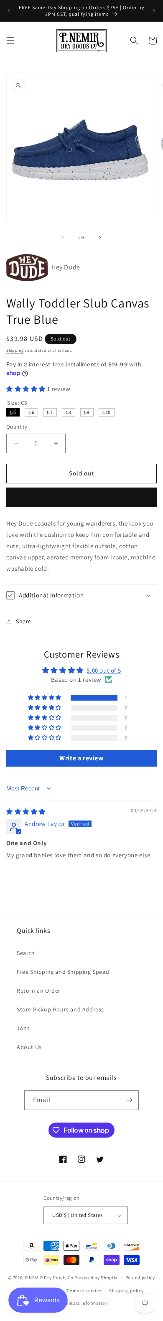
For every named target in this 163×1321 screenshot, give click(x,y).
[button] (10, 40)
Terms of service (83, 1290)
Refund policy (140, 1277)
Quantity (16, 426)
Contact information (85, 1303)
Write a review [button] (81, 758)
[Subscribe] (129, 1100)
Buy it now (81, 497)
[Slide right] (100, 238)
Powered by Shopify (95, 1277)
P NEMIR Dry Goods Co (49, 1277)
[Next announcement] (154, 11)
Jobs (23, 1028)
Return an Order (39, 990)
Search (26, 953)
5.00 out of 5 (104, 670)
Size (17, 402)
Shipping (15, 350)
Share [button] (23, 621)
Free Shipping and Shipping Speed (63, 972)
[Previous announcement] (9, 11)
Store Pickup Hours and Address (60, 1009)
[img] (26, 811)
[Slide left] (63, 238)
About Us (29, 1047)
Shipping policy (126, 1290)
